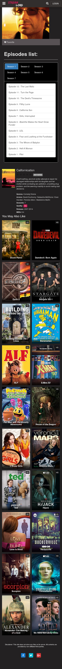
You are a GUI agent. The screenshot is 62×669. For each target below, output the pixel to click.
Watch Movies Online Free (15, 3)
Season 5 (25, 72)
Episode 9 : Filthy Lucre (19, 104)
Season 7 (11, 78)
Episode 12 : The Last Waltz (21, 86)
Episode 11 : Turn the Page (21, 92)
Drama (33, 194)
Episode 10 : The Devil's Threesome (25, 98)
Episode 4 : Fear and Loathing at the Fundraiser (31, 136)
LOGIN (55, 3)
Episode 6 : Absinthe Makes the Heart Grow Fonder (29, 123)
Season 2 (25, 66)
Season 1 (11, 66)
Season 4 (11, 72)
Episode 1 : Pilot (16, 154)
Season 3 (38, 66)
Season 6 (38, 72)
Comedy (27, 194)
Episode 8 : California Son (20, 110)
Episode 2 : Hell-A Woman (21, 148)
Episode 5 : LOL (16, 130)
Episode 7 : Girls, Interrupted (22, 116)
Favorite (10, 42)
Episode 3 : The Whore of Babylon (24, 142)
